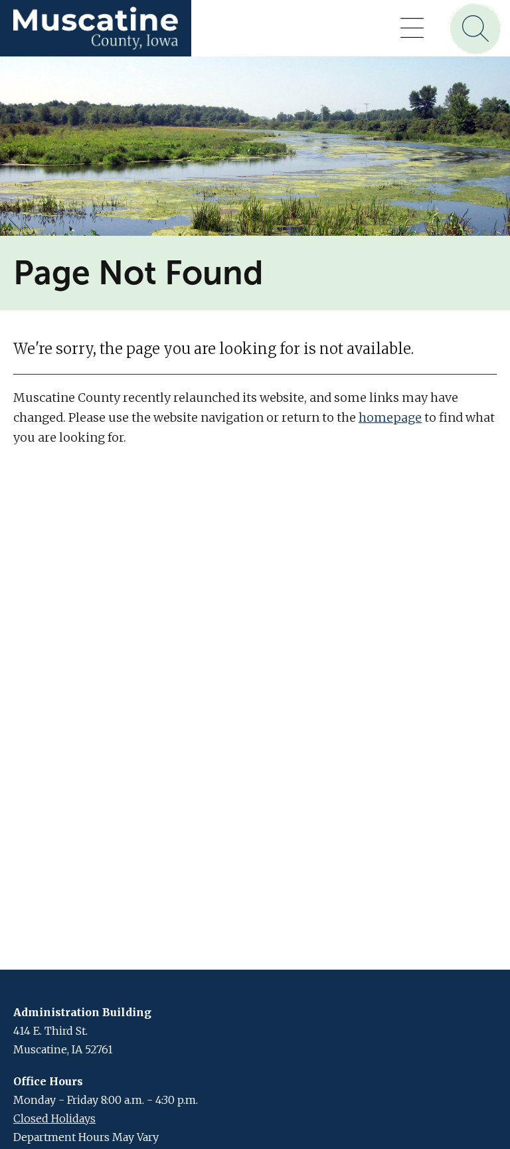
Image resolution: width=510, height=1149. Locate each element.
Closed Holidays (54, 1118)
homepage (390, 417)
